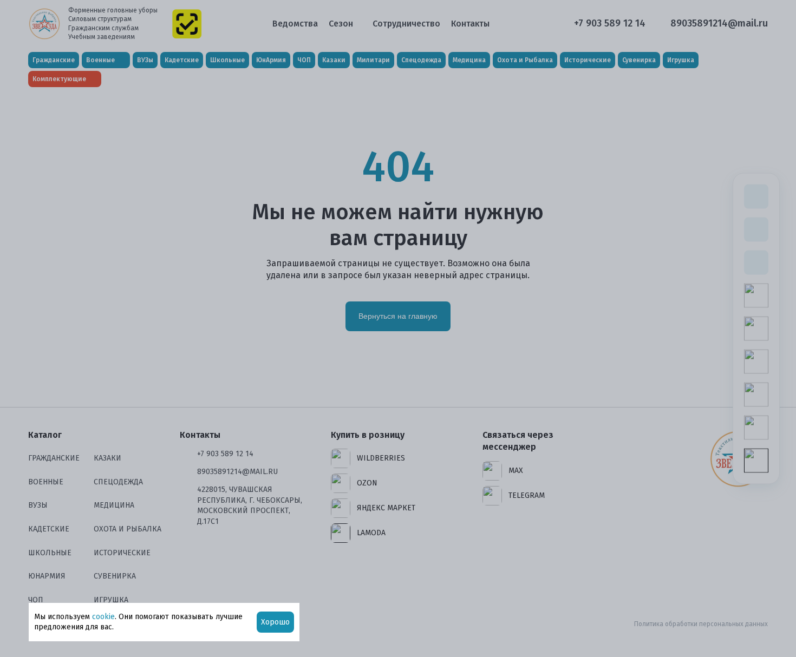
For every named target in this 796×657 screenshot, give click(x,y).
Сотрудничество (406, 23)
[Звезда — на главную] (44, 24)
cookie (103, 616)
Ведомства (295, 23)
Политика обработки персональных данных (701, 624)
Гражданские (53, 60)
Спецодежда (421, 60)
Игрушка (680, 60)
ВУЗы (145, 60)
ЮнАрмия (271, 60)
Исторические (587, 60)
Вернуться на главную (398, 316)
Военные (45, 482)
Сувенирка (639, 60)
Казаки (333, 60)
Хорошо (275, 622)
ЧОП (304, 60)
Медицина (469, 60)
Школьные (227, 60)
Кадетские (182, 60)
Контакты (470, 23)
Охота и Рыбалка (525, 60)
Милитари (373, 60)
